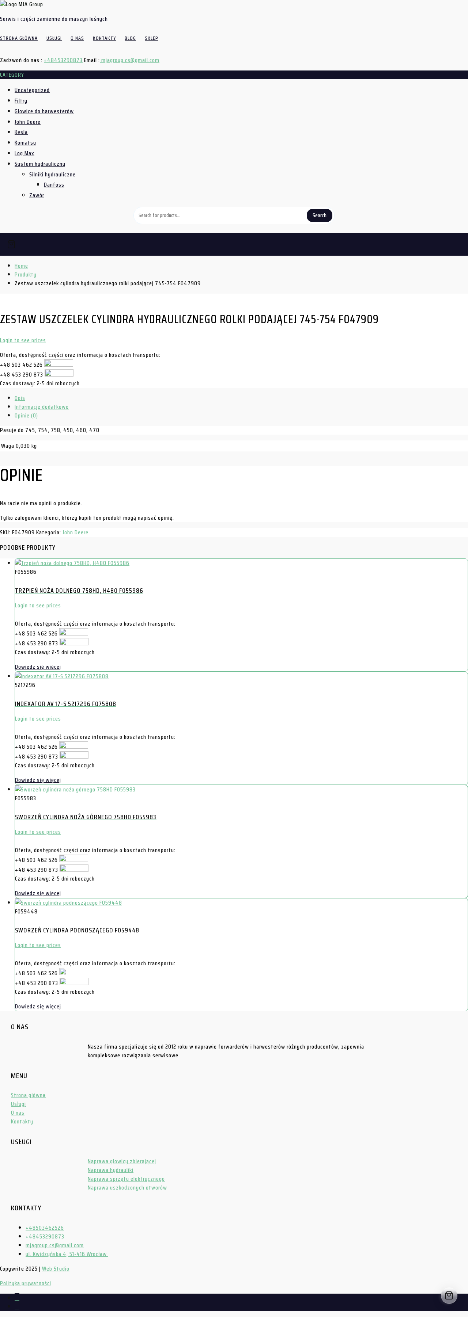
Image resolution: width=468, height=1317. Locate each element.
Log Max (24, 153)
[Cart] (234, 244)
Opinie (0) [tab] (26, 415)
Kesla (21, 132)
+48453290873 (63, 60)
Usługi (18, 1103)
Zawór (36, 195)
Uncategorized (32, 90)
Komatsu (25, 142)
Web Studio (55, 1268)
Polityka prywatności (25, 1283)
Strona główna (28, 1095)
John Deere (28, 121)
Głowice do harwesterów (44, 111)
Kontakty (22, 1121)
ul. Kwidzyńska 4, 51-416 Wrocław (67, 1254)
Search (320, 215)
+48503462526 (45, 1227)
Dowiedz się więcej (38, 666)
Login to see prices (23, 340)
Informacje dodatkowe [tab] (42, 406)
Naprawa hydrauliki (110, 1170)
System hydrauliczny (40, 163)
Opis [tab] (20, 397)
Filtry (21, 100)
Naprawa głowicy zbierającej (122, 1161)
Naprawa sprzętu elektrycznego (126, 1178)
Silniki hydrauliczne (52, 174)
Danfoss (54, 184)
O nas (17, 1112)
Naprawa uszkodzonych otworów (127, 1187)
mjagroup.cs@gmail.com (129, 60)
